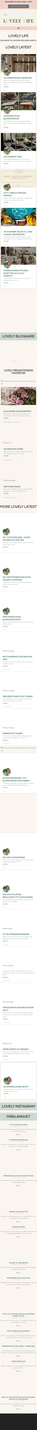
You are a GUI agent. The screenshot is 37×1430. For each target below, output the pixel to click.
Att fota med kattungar (18, 1124)
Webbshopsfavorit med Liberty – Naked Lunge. (18, 1346)
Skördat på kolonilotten (18, 1211)
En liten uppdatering (14, 857)
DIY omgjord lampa (13, 449)
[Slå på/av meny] (18, 28)
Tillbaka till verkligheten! (18, 1263)
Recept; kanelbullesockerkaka (18, 1331)
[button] (3, 353)
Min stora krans (12, 487)
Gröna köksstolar (18, 1361)
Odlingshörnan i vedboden (18, 78)
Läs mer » (6, 86)
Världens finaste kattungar (18, 696)
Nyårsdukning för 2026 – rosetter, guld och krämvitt (16, 273)
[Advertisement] (18, 309)
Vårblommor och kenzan (15, 1049)
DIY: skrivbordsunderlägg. (18, 1140)
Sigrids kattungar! (13, 733)
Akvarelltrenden (18, 1227)
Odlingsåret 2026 (13, 157)
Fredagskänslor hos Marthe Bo (18, 1278)
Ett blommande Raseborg (16, 934)
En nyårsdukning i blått (16, 1087)
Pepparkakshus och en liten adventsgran (18, 1176)
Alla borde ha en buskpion (17, 411)
